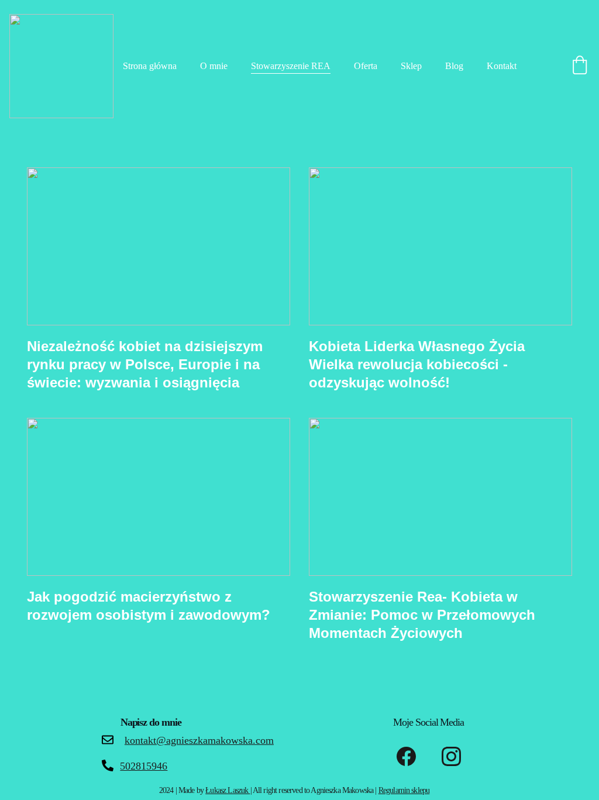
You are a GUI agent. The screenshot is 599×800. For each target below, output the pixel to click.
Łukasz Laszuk (227, 790)
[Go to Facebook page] (406, 757)
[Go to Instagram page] (451, 757)
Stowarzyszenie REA (291, 66)
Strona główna (150, 66)
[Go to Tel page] (107, 765)
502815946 (143, 766)
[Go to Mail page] (107, 740)
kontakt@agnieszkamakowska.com (199, 740)
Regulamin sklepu (404, 790)
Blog (454, 66)
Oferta (365, 66)
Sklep (411, 66)
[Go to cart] (580, 66)
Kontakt (502, 66)
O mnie (214, 66)
